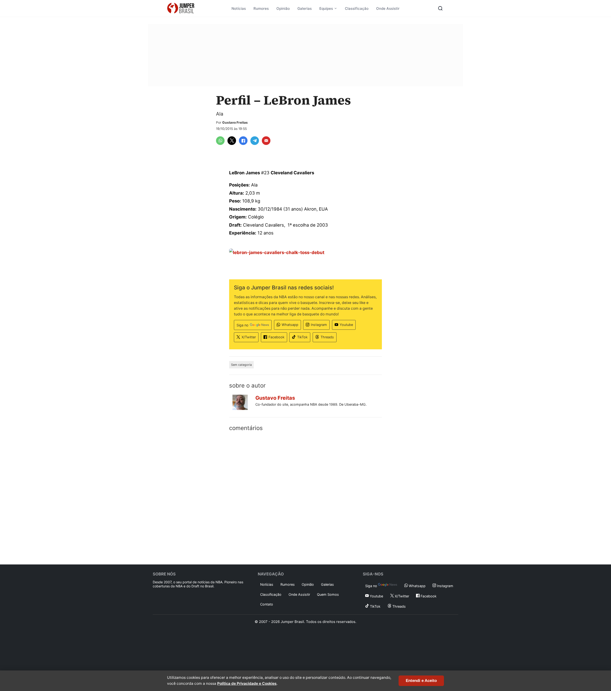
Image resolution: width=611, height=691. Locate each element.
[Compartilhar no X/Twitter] (231, 140)
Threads (327, 337)
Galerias (304, 8)
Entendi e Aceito (421, 680)
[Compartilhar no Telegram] (254, 140)
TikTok (302, 337)
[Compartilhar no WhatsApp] (220, 140)
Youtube (346, 325)
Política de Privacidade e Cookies (247, 683)
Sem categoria (241, 365)
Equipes (326, 8)
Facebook (276, 337)
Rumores (261, 8)
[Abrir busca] (440, 8)
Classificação (357, 8)
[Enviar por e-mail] (266, 140)
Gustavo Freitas (235, 122)
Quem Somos (328, 594)
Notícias (239, 8)
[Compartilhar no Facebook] (243, 140)
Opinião (283, 8)
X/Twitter (249, 337)
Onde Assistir (388, 8)
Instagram (319, 325)
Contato (266, 604)
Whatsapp (290, 325)
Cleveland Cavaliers (292, 172)
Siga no (242, 325)
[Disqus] (305, 497)
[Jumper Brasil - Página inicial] (180, 8)
